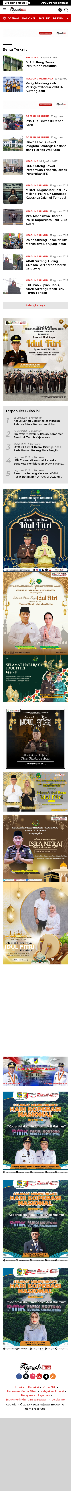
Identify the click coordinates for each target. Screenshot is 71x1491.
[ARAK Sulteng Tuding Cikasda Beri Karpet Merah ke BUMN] (13, 263)
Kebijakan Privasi (52, 1391)
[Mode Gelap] (60, 10)
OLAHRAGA (46, 78)
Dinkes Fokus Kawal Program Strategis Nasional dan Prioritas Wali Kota (46, 146)
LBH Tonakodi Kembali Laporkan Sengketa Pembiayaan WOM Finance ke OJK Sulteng (39, 462)
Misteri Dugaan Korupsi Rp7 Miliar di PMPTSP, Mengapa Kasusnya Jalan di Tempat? (46, 193)
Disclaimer (59, 1399)
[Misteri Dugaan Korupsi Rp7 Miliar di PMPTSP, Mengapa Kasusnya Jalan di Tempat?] (13, 193)
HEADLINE (32, 57)
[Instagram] (33, 1376)
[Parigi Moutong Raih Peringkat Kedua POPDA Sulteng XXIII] (13, 86)
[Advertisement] (35, 1006)
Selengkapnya (35, 305)
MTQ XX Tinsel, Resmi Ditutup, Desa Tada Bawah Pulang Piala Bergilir (37, 448)
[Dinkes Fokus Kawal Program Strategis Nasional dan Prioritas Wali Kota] (13, 144)
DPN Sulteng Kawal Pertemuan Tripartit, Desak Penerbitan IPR (46, 170)
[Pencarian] (66, 10)
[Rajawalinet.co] (18, 10)
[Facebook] (19, 1376)
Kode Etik (49, 1387)
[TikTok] (46, 1377)
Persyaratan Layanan (35, 1395)
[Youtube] (39, 1376)
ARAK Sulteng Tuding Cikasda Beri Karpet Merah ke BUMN (46, 265)
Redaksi (33, 1387)
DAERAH (31, 116)
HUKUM (43, 185)
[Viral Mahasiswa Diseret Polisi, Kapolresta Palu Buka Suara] (13, 218)
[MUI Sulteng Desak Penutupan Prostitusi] (13, 63)
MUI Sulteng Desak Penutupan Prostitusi (41, 64)
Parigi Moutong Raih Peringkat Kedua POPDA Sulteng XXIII (44, 87)
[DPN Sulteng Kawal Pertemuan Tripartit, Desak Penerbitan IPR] (13, 168)
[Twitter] (26, 1376)
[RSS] (53, 1376)
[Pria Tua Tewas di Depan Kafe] (13, 122)
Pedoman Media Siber (22, 1391)
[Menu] (5, 10)
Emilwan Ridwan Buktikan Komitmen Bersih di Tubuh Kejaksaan (39, 435)
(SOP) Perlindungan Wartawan (27, 1399)
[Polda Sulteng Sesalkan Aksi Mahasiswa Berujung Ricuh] (13, 241)
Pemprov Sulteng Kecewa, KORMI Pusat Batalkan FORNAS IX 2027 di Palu (37, 475)
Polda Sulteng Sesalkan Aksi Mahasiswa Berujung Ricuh (47, 242)
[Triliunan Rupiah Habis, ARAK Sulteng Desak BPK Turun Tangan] (13, 287)
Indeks (19, 1387)
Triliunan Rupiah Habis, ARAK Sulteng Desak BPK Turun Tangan (45, 289)
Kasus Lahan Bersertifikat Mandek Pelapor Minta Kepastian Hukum (37, 422)
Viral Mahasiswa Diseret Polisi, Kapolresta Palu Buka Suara (46, 220)
